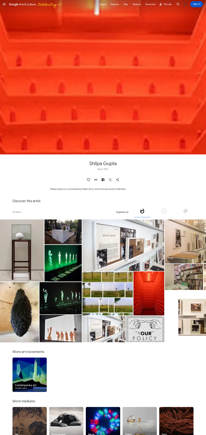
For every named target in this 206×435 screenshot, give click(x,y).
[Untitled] (61, 298)
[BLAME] (148, 293)
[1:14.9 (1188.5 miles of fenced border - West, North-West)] (22, 250)
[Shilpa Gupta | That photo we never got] (123, 245)
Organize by (122, 212)
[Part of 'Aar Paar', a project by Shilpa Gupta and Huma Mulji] (145, 329)
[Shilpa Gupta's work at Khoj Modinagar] (63, 231)
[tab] (142, 212)
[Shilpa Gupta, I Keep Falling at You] (19, 312)
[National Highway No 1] (107, 293)
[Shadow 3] (61, 328)
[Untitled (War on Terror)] (63, 263)
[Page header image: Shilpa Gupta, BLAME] (103, 77)
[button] (4, 4)
